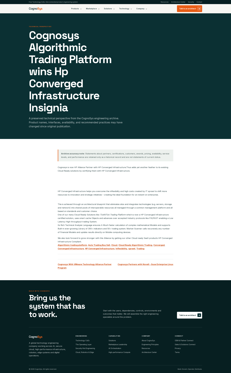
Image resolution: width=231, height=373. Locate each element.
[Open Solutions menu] (114, 8)
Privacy (178, 348)
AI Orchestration (115, 348)
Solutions (108, 9)
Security (191, 2)
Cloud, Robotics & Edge (85, 352)
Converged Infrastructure (71, 248)
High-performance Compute (119, 352)
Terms (177, 352)
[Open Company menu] (146, 8)
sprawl (131, 248)
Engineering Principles (150, 344)
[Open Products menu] (81, 8)
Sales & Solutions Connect (185, 344)
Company (140, 9)
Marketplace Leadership (118, 344)
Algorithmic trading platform (72, 245)
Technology (124, 9)
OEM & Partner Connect (184, 341)
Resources (165, 2)
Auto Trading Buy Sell (99, 245)
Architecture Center (178, 2)
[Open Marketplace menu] (99, 8)
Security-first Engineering (85, 348)
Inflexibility (121, 248)
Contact (199, 2)
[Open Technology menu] (131, 8)
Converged (159, 245)
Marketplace (91, 9)
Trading (140, 248)
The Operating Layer (84, 344)
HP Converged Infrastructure (99, 248)
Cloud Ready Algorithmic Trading (135, 245)
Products (75, 9)
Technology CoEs (83, 341)
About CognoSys (148, 341)
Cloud (114, 245)
